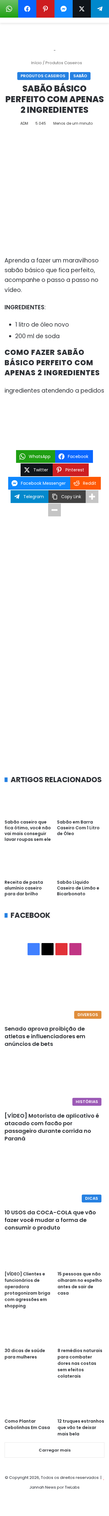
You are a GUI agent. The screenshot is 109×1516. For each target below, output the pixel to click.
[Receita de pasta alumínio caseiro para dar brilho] (28, 863)
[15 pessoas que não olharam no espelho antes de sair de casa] (81, 1254)
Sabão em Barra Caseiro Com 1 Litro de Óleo (78, 828)
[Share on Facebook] (27, 9)
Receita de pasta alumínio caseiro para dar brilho (24, 888)
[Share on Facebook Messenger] (63, 9)
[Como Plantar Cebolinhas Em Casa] (28, 1401)
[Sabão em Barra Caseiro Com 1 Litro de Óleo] (80, 802)
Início (36, 63)
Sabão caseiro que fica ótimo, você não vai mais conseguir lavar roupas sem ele (28, 830)
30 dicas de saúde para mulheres (25, 1354)
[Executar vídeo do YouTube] (54, 414)
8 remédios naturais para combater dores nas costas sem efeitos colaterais (80, 1363)
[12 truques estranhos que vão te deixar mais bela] (81, 1401)
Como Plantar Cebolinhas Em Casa (27, 1424)
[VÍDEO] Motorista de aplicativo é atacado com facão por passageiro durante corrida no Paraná (52, 1127)
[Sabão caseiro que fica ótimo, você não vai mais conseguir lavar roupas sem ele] (28, 802)
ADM (24, 123)
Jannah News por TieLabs (54, 1487)
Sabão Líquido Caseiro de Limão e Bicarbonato (78, 888)
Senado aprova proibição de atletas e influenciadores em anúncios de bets (45, 1036)
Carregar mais (55, 1450)
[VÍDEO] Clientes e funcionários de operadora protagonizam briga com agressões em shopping (27, 1290)
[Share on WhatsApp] (9, 9)
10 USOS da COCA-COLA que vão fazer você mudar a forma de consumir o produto (50, 1220)
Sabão (80, 76)
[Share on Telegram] (100, 9)
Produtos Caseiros (63, 63)
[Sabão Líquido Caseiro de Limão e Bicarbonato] (80, 863)
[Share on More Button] (92, 496)
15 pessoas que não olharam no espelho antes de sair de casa (80, 1283)
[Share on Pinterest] (45, 9)
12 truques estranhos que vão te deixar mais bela (81, 1427)
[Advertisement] (54, 193)
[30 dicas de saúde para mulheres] (28, 1331)
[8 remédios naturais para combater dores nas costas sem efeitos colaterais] (81, 1331)
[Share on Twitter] (82, 9)
